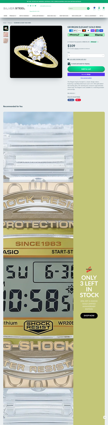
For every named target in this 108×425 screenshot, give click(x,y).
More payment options (86, 78)
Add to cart (86, 69)
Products (10, 22)
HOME (5, 15)
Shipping (76, 48)
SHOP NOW (89, 315)
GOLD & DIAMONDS (90, 15)
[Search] (88, 8)
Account (99, 8)
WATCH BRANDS (24, 15)
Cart (104, 8)
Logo (14, 8)
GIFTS (101, 15)
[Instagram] (33, 5)
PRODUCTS (12, 15)
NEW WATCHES (64, 15)
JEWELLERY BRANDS (38, 15)
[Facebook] (28, 5)
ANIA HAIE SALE (51, 15)
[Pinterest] (30, 5)
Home (4, 22)
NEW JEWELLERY (76, 15)
